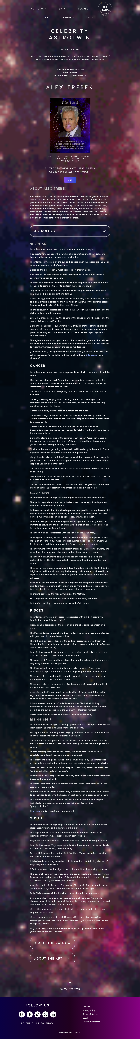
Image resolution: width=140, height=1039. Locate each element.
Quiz (70, 179)
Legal (85, 1018)
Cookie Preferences (91, 1022)
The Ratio (35, 811)
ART (47, 17)
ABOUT (90, 17)
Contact (86, 1006)
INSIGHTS (68, 17)
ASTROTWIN (39, 8)
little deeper (92, 355)
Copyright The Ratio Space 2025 (70, 1033)
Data (62, 8)
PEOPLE (83, 8)
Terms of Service (90, 1014)
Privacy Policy (89, 1010)
